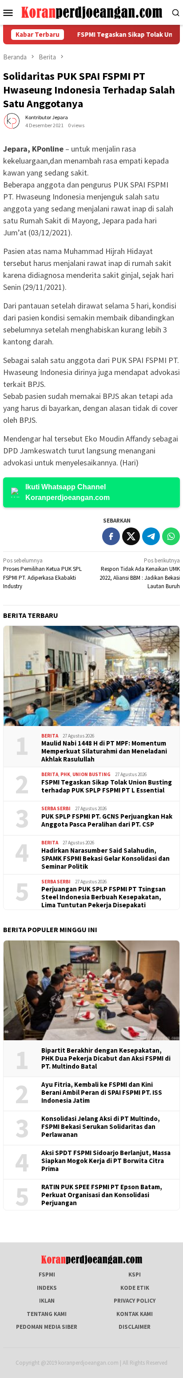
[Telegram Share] (151, 536)
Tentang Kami (47, 1314)
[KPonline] (91, 12)
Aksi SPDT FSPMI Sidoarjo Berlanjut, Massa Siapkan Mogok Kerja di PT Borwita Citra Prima (106, 1161)
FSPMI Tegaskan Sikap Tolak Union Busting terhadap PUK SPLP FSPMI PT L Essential (106, 786)
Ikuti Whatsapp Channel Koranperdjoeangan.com (67, 492)
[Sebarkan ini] (111, 536)
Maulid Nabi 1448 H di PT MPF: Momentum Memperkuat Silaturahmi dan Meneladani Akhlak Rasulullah (104, 751)
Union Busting (91, 774)
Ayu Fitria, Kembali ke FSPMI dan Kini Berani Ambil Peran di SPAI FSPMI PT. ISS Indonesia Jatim (101, 1093)
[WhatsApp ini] (171, 536)
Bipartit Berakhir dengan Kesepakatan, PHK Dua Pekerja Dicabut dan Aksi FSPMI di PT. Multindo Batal (106, 1058)
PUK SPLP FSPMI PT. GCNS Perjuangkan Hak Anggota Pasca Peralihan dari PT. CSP (106, 820)
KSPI (134, 1274)
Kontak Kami (134, 1314)
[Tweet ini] (131, 536)
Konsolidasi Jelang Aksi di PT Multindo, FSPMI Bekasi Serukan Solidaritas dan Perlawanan (100, 1127)
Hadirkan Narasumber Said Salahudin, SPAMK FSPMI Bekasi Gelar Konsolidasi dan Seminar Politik (105, 859)
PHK (65, 774)
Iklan (47, 1300)
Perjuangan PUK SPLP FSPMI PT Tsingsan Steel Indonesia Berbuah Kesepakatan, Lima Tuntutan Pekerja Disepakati (103, 897)
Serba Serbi (56, 808)
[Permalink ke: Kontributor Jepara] (12, 121)
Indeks (47, 1288)
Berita (49, 736)
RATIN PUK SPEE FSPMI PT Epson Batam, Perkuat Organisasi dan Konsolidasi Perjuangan (101, 1195)
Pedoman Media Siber (46, 1327)
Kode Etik (134, 1288)
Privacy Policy (134, 1300)
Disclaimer (135, 1327)
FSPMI (47, 1274)
